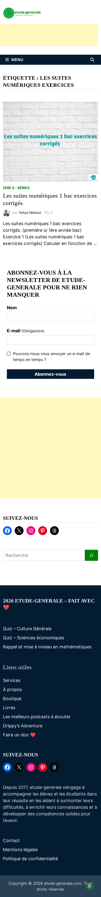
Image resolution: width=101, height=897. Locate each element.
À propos (12, 689)
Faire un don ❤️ (19, 734)
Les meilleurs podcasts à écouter (37, 716)
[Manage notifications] (89, 886)
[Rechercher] (91, 555)
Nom (12, 307)
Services (11, 680)
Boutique (12, 698)
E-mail (25, 330)
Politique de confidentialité (30, 858)
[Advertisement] (50, 448)
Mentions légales (20, 849)
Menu (17, 59)
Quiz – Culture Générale (27, 628)
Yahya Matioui (30, 212)
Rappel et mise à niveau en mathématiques (47, 646)
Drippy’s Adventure (22, 725)
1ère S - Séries (16, 188)
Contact (11, 840)
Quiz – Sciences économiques (33, 637)
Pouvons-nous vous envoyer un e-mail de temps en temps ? (51, 356)
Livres (9, 707)
